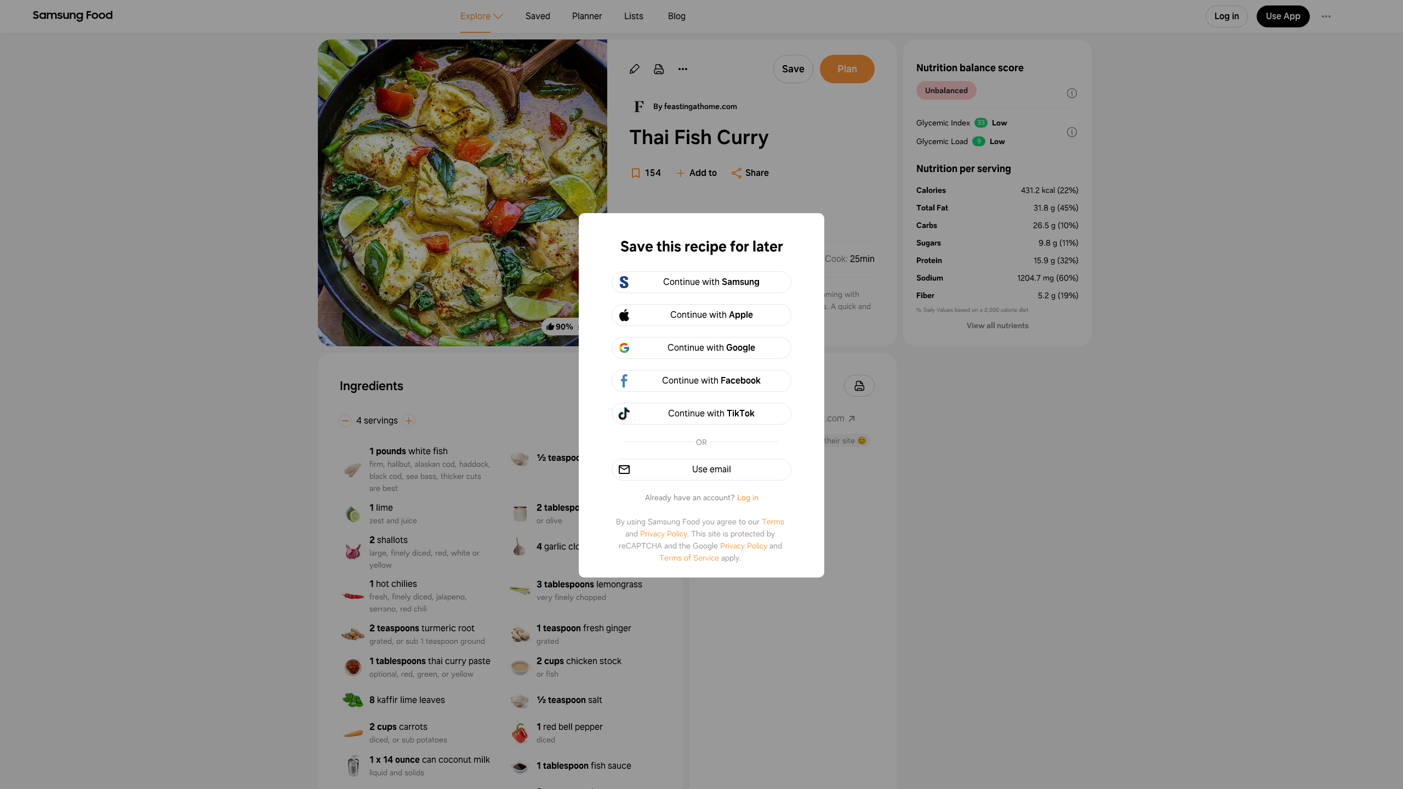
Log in (747, 497)
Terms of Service (689, 558)
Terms (773, 522)
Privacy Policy (663, 534)
